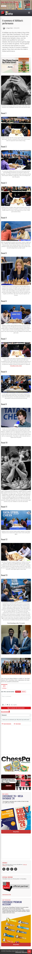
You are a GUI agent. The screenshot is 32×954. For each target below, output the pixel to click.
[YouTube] (7, 869)
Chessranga (18, 952)
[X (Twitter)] (3, 869)
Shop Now (16, 831)
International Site (6, 894)
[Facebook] (11, 869)
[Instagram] (15, 869)
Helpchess (24, 952)
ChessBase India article (16, 365)
